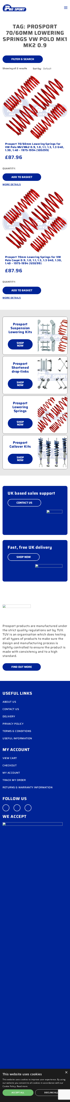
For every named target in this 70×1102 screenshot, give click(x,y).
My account (11, 773)
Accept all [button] (18, 1092)
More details (12, 184)
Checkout (10, 765)
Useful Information (17, 738)
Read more (22, 1086)
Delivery (9, 716)
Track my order (14, 780)
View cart (10, 758)
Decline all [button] (51, 1092)
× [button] (66, 1072)
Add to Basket (21, 177)
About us (9, 702)
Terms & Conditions (17, 731)
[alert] (35, 1085)
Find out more (21, 667)
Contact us (11, 709)
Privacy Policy (13, 724)
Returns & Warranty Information (27, 787)
